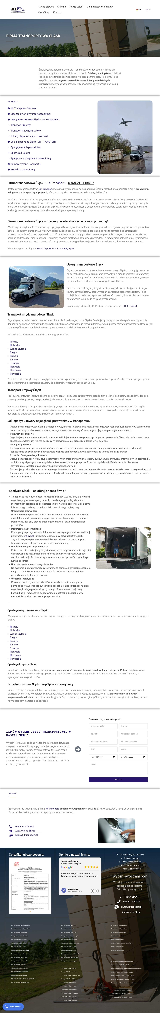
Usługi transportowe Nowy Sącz (20, 950)
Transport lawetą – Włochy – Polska (121, 993)
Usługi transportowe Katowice (19, 936)
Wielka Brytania (18, 348)
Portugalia (15, 373)
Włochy (14, 359)
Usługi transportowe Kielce (18, 943)
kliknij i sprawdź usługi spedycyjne (55, 248)
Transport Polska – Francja (68, 982)
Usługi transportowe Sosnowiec (70, 943)
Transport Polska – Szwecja (68, 996)
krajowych (29, 535)
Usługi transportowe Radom (19, 957)
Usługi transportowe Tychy (68, 925)
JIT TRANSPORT (130, 896)
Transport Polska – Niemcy (68, 968)
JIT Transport (130, 306)
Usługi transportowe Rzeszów (19, 961)
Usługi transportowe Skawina (69, 939)
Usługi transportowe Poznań (19, 953)
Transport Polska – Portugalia (69, 993)
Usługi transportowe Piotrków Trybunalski (22, 978)
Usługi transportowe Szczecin (19, 968)
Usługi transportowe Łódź (18, 946)
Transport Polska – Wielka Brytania (70, 975)
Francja (14, 355)
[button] (11, 885)
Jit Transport (55, 183)
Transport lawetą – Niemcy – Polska (121, 990)
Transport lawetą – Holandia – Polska (121, 997)
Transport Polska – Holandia (69, 971)
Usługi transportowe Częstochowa (20, 929)
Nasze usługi (76, 6)
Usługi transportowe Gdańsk (19, 932)
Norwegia (15, 366)
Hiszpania (15, 370)
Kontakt (57, 12)
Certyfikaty (44, 12)
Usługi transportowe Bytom (68, 950)
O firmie (61, 6)
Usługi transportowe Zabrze (68, 946)
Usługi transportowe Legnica (69, 961)
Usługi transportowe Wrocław (19, 975)
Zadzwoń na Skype (25, 830)
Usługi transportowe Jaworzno (69, 957)
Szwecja (14, 363)
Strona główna (46, 6)
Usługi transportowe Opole (68, 929)
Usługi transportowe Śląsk (18, 964)
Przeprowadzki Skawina (117, 950)
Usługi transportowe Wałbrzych (20, 982)
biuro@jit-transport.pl (26, 835)
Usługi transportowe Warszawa (19, 971)
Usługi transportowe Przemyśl (69, 936)
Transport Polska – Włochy (68, 986)
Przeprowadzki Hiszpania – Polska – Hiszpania (124, 983)
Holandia (15, 345)
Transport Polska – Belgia (68, 979)
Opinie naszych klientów (100, 6)
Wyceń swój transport (129, 876)
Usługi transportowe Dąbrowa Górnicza (72, 953)
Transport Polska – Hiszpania (69, 989)
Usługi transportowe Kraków (19, 939)
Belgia (13, 352)
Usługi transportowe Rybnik (68, 932)
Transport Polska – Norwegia (69, 1000)
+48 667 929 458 (24, 826)
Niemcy (14, 341)
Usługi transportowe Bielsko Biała (20, 925)
